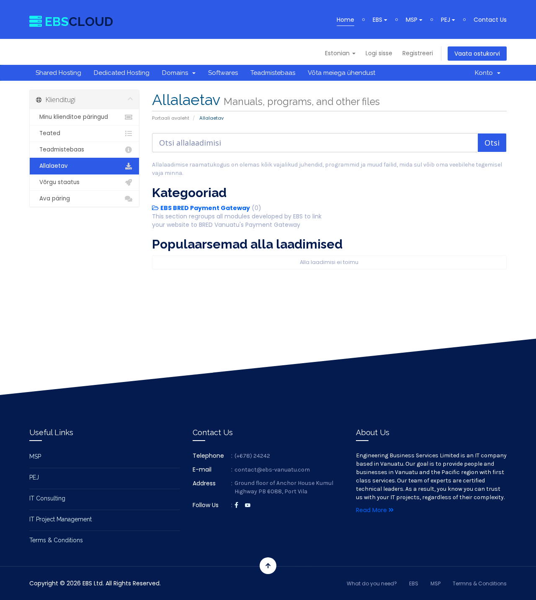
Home (345, 19)
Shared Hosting (58, 73)
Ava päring (53, 199)
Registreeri (417, 53)
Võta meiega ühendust (341, 73)
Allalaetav (52, 166)
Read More (372, 510)
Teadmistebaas (272, 73)
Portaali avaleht (170, 118)
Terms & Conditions (56, 540)
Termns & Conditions (480, 583)
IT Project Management (60, 519)
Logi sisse (379, 53)
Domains (176, 73)
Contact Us (490, 19)
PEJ (446, 19)
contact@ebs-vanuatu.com (272, 469)
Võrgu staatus (58, 182)
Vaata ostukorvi (477, 53)
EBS (378, 19)
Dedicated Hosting (121, 73)
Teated (48, 133)
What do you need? (372, 583)
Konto (485, 73)
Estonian (338, 53)
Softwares (223, 73)
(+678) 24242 (252, 455)
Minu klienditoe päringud (72, 117)
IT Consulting (47, 498)
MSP (412, 19)
